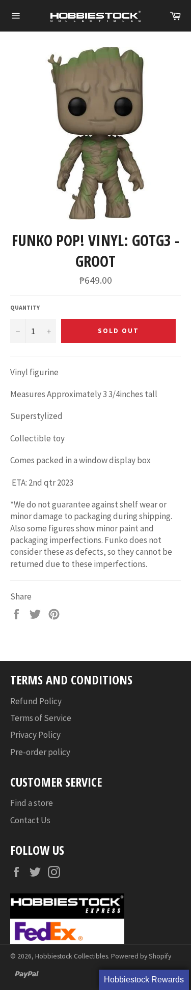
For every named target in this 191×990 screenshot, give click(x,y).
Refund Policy (36, 701)
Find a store (31, 802)
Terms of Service (40, 718)
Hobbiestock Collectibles (71, 956)
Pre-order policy (40, 752)
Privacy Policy (35, 734)
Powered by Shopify (141, 956)
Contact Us (30, 820)
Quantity (25, 307)
